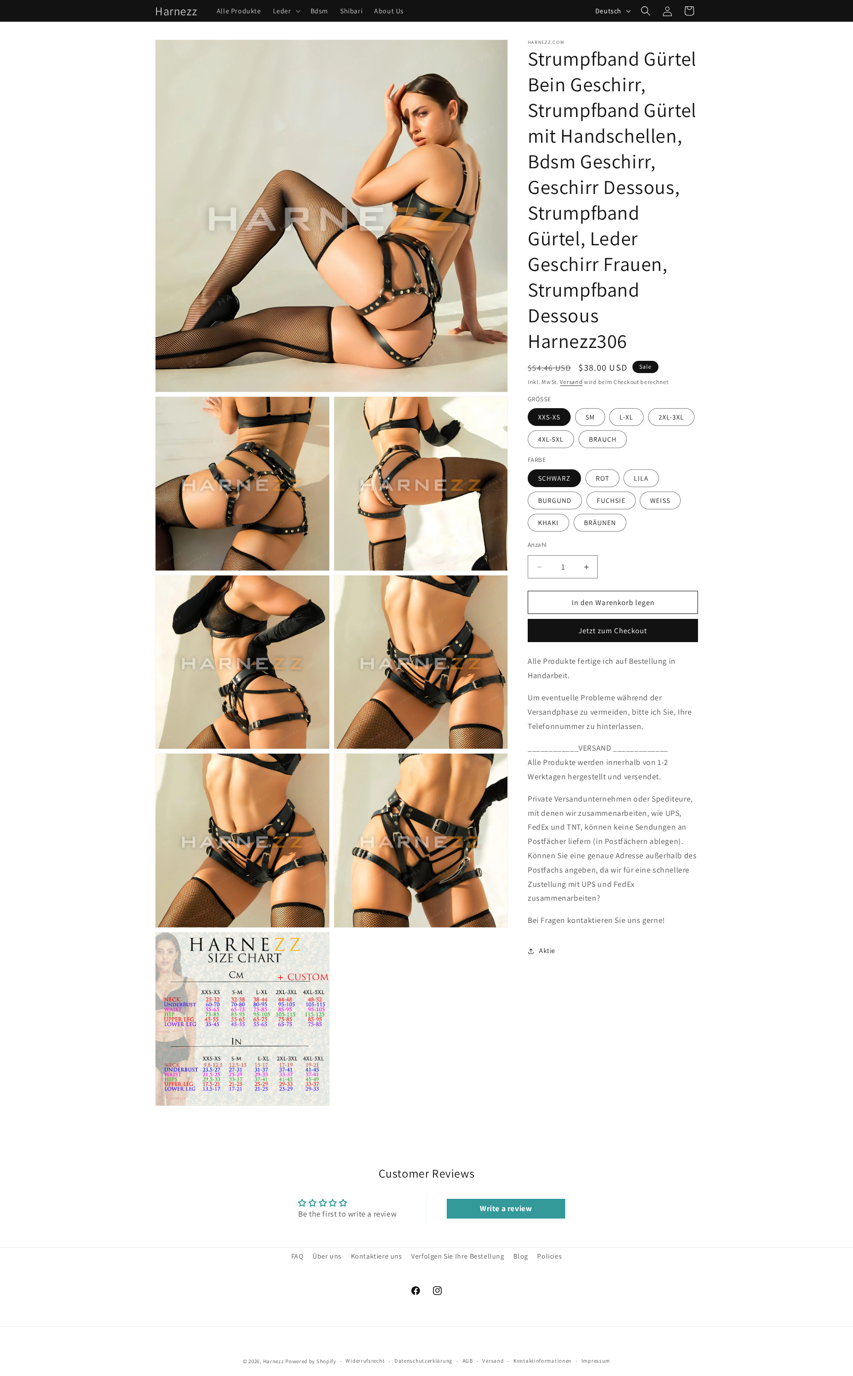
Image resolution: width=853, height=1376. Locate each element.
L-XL (626, 417)
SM (590, 417)
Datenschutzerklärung (423, 1361)
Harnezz (273, 1361)
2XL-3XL (671, 417)
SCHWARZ (554, 478)
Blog (520, 1256)
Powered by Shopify (310, 1361)
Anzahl (537, 544)
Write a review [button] (506, 1208)
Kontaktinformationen (542, 1361)
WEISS (660, 500)
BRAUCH (603, 439)
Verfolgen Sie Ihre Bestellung (457, 1256)
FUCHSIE (611, 500)
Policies (549, 1256)
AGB (468, 1361)
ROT (602, 478)
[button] (286, 10)
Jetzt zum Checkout (613, 631)
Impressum (596, 1361)
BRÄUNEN (600, 522)
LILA (641, 478)
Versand (571, 381)
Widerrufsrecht (365, 1361)
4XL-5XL (551, 439)
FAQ (297, 1256)
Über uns (327, 1256)
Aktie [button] (547, 951)
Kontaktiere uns (376, 1256)
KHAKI (548, 522)
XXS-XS (549, 417)
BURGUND (555, 500)
